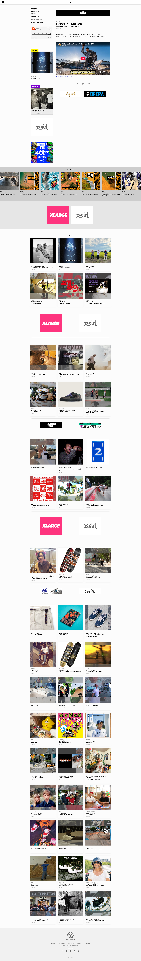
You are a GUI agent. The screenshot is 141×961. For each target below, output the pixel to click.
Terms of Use (70, 943)
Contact (53, 943)
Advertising (87, 943)
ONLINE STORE (36, 19)
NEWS (58, 21)
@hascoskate (68, 76)
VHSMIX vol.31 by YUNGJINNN (40, 39)
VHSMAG (32, 39)
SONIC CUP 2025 (37, 22)
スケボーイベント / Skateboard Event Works (70, 945)
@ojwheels (59, 76)
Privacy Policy (62, 943)
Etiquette (79, 943)
